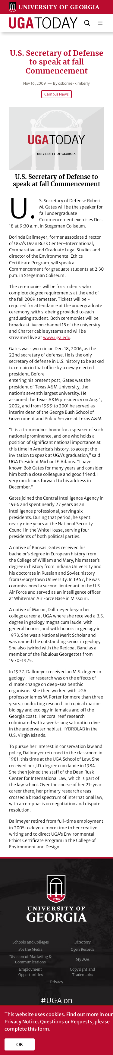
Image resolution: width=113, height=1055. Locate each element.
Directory (82, 942)
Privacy (56, 982)
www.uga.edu (56, 337)
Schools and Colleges (30, 942)
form (43, 1029)
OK (19, 1044)
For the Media (30, 949)
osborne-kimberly (74, 83)
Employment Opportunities (30, 972)
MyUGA (82, 959)
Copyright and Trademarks (82, 972)
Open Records (82, 949)
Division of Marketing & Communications (30, 959)
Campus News (56, 94)
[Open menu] (100, 23)
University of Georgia (57, 898)
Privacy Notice (21, 1022)
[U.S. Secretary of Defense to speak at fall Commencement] (56, 138)
